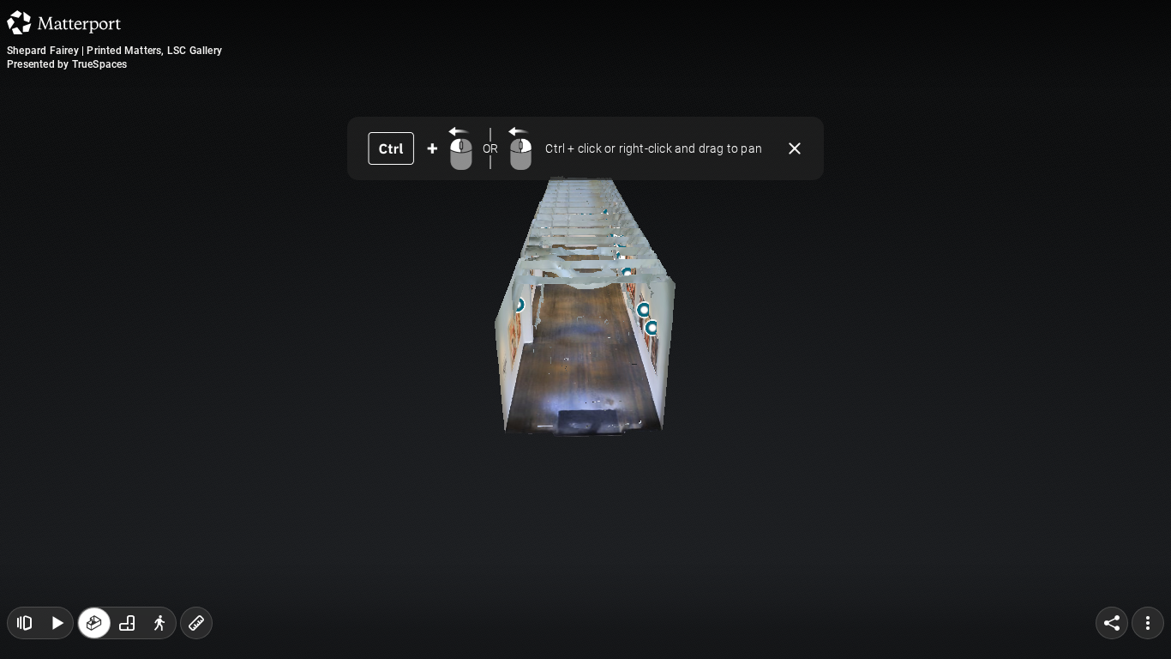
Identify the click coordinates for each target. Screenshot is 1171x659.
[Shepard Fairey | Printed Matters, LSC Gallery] (585, 329)
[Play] (56, 623)
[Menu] (1148, 623)
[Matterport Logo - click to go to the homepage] (63, 22)
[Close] (795, 148)
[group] (127, 623)
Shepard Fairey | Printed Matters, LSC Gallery (114, 51)
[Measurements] (196, 623)
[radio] (94, 623)
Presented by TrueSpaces (67, 64)
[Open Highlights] (24, 623)
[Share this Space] (1112, 623)
